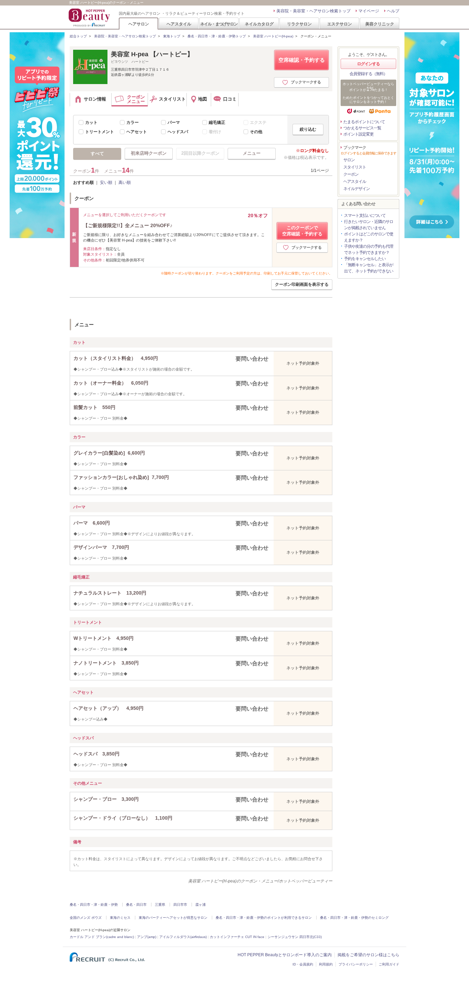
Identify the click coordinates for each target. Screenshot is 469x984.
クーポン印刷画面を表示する (302, 284)
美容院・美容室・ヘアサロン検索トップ (313, 11)
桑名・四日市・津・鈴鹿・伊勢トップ (216, 36)
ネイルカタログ (259, 23)
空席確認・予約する (301, 60)
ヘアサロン (138, 23)
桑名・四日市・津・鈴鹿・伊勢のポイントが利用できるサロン (264, 917)
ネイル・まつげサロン (218, 23)
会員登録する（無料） (368, 73)
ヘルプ (393, 11)
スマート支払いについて (365, 215)
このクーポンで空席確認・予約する (302, 230)
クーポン (350, 174)
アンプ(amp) (146, 937)
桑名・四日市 (136, 904)
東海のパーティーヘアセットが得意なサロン (173, 917)
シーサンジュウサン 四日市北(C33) (294, 937)
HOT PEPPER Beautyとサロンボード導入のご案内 (285, 954)
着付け (215, 132)
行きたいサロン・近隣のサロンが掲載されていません (368, 224)
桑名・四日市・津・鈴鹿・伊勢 (94, 904)
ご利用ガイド (389, 964)
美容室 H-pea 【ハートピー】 (152, 54)
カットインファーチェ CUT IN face (237, 937)
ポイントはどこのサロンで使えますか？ (368, 237)
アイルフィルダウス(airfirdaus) (183, 937)
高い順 (124, 182)
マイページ (368, 11)
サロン (349, 159)
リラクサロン (299, 23)
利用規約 (326, 964)
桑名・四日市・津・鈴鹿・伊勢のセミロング (354, 917)
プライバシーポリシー (356, 964)
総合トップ (78, 36)
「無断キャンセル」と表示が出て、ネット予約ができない (368, 267)
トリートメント (99, 132)
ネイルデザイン (356, 188)
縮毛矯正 (217, 122)
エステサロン (339, 23)
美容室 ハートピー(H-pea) (273, 36)
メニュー (252, 153)
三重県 (160, 904)
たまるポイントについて (364, 121)
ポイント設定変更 (358, 134)
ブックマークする (306, 82)
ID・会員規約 (303, 964)
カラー (132, 122)
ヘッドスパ (178, 132)
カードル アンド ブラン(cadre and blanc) (102, 937)
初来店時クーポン (149, 153)
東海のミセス (120, 917)
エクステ (258, 122)
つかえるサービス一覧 (362, 128)
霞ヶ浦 (200, 904)
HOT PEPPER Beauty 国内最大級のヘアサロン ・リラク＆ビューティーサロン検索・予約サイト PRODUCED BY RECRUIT (90, 17)
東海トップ (171, 36)
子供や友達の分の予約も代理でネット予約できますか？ (368, 249)
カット (91, 122)
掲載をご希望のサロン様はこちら (368, 954)
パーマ (174, 122)
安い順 (106, 182)
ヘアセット (136, 132)
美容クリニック (379, 23)
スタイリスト (354, 167)
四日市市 (180, 904)
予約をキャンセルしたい (365, 258)
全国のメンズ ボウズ (86, 917)
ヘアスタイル (179, 23)
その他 (256, 132)
